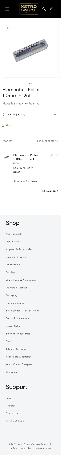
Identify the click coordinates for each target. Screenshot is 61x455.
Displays (10, 272)
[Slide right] (37, 83)
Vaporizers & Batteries (19, 356)
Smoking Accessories (18, 333)
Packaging (11, 295)
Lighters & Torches (16, 287)
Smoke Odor (13, 326)
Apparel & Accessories (19, 249)
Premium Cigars (15, 303)
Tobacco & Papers (16, 349)
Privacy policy (25, 448)
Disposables (13, 264)
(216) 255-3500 (15, 421)
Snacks (10, 341)
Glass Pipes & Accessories (21, 280)
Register (10, 405)
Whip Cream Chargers (19, 364)
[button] (7, 9)
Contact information (44, 448)
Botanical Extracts (16, 257)
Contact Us (12, 413)
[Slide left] (23, 83)
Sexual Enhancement (18, 318)
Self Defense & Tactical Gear (22, 310)
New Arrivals (13, 241)
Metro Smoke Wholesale (29, 444)
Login (9, 398)
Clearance (12, 372)
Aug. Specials (14, 234)
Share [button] (9, 125)
